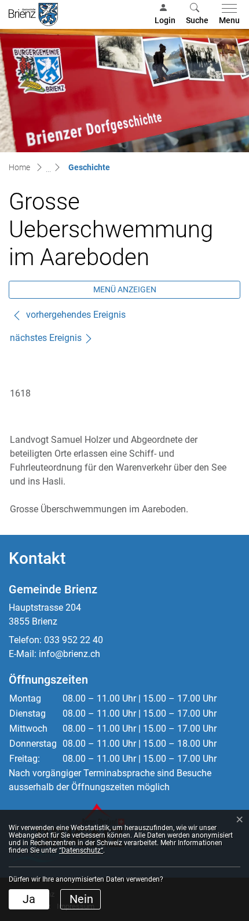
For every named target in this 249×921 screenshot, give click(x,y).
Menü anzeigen (124, 289)
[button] (197, 14)
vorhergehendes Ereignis (75, 314)
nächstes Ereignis (46, 337)
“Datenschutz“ (81, 850)
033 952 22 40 (73, 639)
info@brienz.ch (69, 653)
